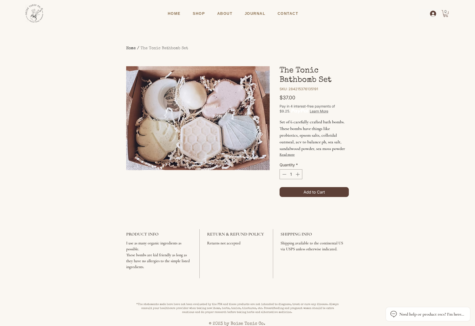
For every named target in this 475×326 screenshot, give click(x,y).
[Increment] (298, 174)
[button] (199, 13)
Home (131, 48)
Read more (287, 154)
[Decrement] (283, 174)
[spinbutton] (291, 174)
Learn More (319, 111)
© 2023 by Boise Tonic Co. (237, 324)
